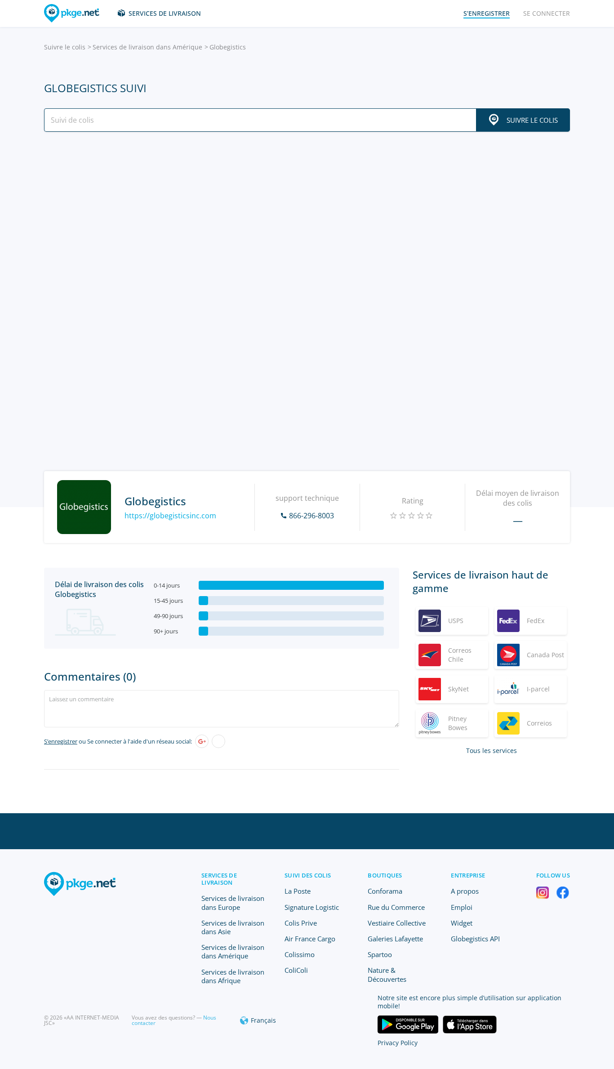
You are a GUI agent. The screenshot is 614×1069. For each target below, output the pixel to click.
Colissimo (300, 954)
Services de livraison (165, 13)
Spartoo (380, 954)
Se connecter (546, 13)
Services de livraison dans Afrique (232, 976)
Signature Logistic (312, 907)
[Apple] (218, 741)
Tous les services (491, 750)
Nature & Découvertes (387, 974)
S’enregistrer (60, 741)
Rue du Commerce (396, 907)
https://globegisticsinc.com (170, 515)
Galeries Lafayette (395, 938)
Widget (461, 922)
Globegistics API (475, 938)
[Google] (202, 741)
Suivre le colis (64, 47)
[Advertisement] (307, 217)
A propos (465, 890)
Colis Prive (301, 922)
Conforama (385, 890)
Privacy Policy (398, 1043)
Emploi (461, 907)
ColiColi (296, 970)
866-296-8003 (311, 516)
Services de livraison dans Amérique (147, 47)
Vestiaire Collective (397, 922)
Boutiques (385, 875)
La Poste (298, 890)
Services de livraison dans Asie (232, 927)
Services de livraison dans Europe (232, 902)
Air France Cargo (310, 938)
